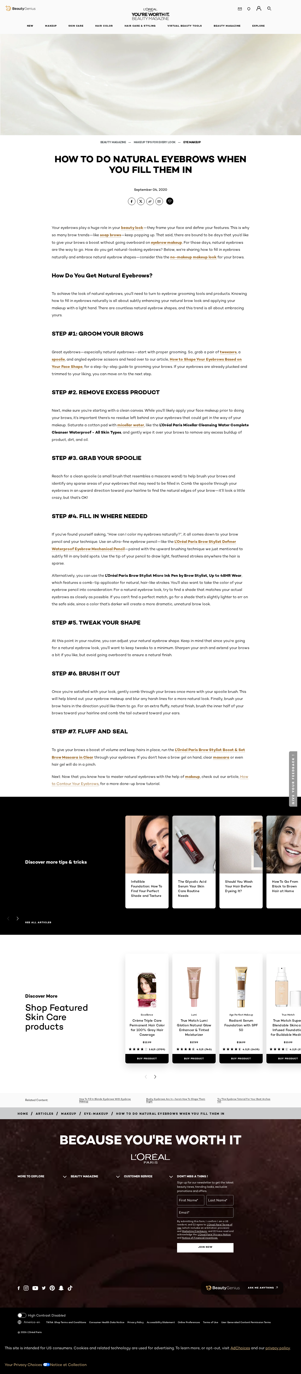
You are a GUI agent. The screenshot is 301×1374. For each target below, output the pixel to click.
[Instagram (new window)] (26, 1288)
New (30, 25)
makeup (184, 257)
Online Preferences (189, 1322)
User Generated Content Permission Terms (246, 1322)
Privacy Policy (135, 1322)
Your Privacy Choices (24, 1364)
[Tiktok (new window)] (70, 1288)
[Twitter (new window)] (44, 1288)
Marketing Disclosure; (194, 1231)
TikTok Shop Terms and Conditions (66, 1322)
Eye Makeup (192, 142)
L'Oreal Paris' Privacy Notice (214, 1234)
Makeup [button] (51, 25)
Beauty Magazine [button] (227, 25)
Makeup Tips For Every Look (155, 142)
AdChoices (240, 1348)
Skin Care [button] (75, 25)
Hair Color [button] (104, 25)
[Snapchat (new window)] (61, 1288)
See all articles (38, 922)
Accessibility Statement (160, 1322)
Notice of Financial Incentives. (200, 1237)
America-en (32, 1322)
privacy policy (277, 1348)
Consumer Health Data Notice (106, 1322)
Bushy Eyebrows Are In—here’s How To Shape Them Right (175, 1100)
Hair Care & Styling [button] (140, 25)
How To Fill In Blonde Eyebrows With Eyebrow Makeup (105, 1100)
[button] (293, 779)
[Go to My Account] (258, 8)
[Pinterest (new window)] (52, 1288)
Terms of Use (210, 1322)
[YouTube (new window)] (35, 1288)
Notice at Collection (68, 1364)
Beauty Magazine (113, 142)
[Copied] (150, 201)
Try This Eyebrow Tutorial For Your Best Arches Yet (243, 1100)
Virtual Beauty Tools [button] (184, 25)
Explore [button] (258, 25)
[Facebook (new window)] (19, 1288)
